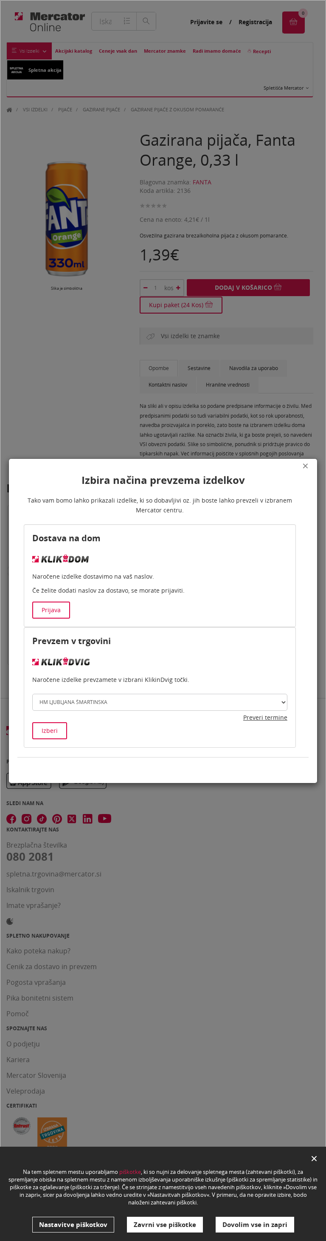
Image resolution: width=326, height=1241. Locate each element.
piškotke (130, 1172)
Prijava (51, 610)
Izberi (50, 731)
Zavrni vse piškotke (165, 1224)
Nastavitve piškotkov (73, 1224)
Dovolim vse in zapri (254, 1224)
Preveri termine (265, 717)
